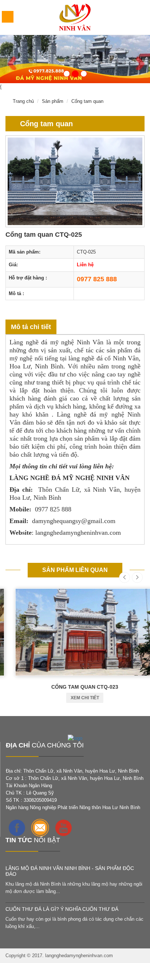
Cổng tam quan (87, 101)
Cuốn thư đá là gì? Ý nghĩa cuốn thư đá (61, 909)
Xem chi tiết (75, 697)
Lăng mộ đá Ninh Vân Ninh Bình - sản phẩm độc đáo (69, 871)
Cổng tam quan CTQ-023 (75, 687)
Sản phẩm (52, 101)
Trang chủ (23, 101)
